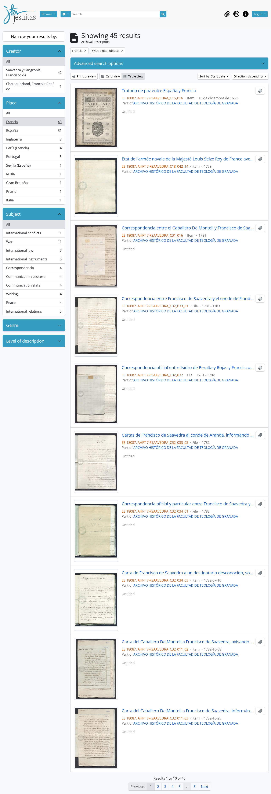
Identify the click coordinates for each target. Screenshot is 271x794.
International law (34, 251)
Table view (135, 76)
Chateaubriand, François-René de (34, 86)
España (34, 131)
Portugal (34, 157)
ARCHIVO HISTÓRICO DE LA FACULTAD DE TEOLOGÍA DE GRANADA (185, 103)
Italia (34, 201)
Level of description (25, 341)
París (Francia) (34, 149)
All (8, 61)
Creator (13, 51)
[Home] (21, 14)
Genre (12, 325)
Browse (47, 14)
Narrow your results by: (34, 36)
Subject (13, 214)
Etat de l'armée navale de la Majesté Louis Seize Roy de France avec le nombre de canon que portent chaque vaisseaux (188, 159)
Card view (112, 76)
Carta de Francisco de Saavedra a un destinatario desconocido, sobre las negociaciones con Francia (188, 572)
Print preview (86, 76)
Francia (34, 122)
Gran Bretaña (34, 183)
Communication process (34, 277)
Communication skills (34, 286)
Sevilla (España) (34, 166)
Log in (258, 14)
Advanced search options (98, 63)
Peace (34, 303)
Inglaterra (34, 140)
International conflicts (34, 234)
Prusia (34, 192)
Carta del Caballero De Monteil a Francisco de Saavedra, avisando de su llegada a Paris (188, 641)
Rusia (34, 175)
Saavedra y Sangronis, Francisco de (34, 72)
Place (11, 103)
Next (204, 786)
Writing (34, 295)
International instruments (34, 260)
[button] (227, 14)
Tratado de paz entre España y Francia (159, 90)
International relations (34, 312)
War (34, 242)
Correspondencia (34, 269)
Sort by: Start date (212, 76)
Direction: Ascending (249, 76)
